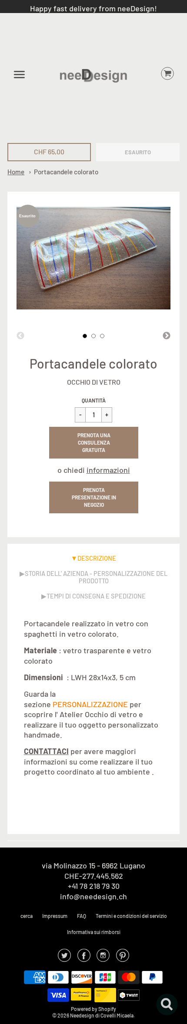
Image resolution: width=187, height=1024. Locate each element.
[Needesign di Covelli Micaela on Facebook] (83, 958)
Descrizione (96, 558)
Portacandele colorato (66, 172)
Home (15, 172)
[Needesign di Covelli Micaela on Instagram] (103, 958)
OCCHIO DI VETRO (93, 382)
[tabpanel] (85, 336)
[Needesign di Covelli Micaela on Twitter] (64, 958)
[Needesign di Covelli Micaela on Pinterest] (122, 958)
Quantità (94, 400)
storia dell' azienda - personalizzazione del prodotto (96, 577)
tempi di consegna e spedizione (96, 596)
